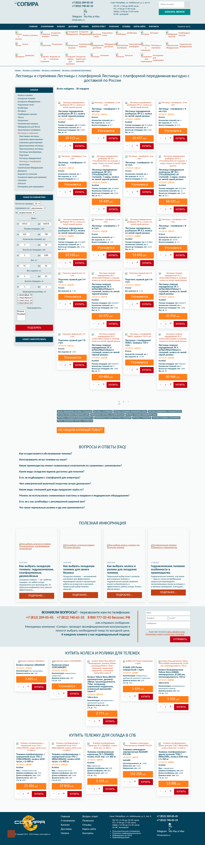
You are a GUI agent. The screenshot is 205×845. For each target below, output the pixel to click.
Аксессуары (24, 165)
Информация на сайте (122, 835)
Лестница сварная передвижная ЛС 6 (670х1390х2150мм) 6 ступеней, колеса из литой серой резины (172, 350)
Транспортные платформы (29, 130)
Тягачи (21, 117)
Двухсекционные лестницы (31, 146)
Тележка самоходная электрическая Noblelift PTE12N (135, 752)
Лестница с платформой (103, 411)
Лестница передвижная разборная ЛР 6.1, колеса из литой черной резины (71, 113)
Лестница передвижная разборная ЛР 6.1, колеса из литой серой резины (138, 113)
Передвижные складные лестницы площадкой (113, 418)
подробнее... (36, 595)
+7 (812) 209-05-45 (82, 2)
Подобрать (34, 327)
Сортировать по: (22, 208)
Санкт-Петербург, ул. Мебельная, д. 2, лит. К (130, 3)
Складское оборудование (29, 102)
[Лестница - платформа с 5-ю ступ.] (72, 157)
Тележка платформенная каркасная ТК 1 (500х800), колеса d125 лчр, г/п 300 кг (101, 754)
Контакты (154, 26)
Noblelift (126, 760)
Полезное (114, 26)
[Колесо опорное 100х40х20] (31, 661)
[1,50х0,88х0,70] (24, 295)
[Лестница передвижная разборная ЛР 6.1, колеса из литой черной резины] (72, 105)
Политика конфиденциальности (126, 833)
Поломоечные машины (28, 124)
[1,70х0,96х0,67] (24, 298)
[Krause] (21, 311)
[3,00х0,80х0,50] (24, 303)
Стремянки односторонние (31, 139)
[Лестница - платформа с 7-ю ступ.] (106, 220)
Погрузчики (23, 120)
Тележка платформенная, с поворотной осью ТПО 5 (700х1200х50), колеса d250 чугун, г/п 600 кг (30, 758)
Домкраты (22, 171)
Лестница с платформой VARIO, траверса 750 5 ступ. (138, 342)
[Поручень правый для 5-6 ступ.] (139, 274)
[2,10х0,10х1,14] (24, 300)
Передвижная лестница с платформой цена (107, 414)
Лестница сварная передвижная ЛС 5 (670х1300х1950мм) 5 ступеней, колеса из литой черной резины (105, 289)
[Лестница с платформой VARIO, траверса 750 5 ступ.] (139, 335)
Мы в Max (93, 16)
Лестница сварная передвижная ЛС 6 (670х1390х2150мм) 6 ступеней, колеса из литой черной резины (105, 350)
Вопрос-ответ (99, 26)
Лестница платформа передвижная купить (130, 411)
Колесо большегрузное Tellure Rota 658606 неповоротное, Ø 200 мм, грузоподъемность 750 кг (171, 673)
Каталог (61, 26)
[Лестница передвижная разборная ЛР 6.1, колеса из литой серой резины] (139, 105)
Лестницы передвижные (30, 158)
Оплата (85, 26)
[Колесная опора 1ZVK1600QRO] (67, 661)
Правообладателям (121, 837)
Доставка (73, 26)
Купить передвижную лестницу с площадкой (75, 411)
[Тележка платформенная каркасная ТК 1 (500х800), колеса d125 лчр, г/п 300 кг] (102, 745)
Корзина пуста (184, 26)
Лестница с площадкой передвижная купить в (75, 418)
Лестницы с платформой (30, 161)
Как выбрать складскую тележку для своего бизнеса (78, 569)
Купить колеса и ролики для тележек (102, 653)
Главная (33, 26)
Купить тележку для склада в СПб (102, 735)
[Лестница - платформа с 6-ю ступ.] (139, 157)
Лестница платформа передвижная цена (73, 414)
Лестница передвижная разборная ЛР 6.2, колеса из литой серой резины (138, 230)
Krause (95, 117)
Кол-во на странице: (24, 204)
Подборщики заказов (27, 114)
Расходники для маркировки (31, 187)
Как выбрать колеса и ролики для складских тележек (122, 569)
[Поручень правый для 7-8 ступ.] (72, 335)
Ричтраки (22, 111)
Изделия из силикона (27, 174)
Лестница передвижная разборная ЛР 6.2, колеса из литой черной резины (71, 230)
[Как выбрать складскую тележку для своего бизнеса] (80, 546)
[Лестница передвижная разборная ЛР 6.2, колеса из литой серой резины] (139, 222)
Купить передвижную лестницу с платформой (75, 421)
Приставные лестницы (29, 136)
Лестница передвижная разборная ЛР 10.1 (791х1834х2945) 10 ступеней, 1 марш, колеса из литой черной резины (105, 175)
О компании (47, 26)
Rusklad (61, 122)
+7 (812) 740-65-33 (82, 6)
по (16, 213)
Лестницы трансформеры (30, 152)
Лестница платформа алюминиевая (166, 418)
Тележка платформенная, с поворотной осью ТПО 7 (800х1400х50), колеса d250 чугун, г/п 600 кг (66, 758)
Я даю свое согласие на (165, 633)
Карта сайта (139, 26)
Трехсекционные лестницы (31, 149)
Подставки (24, 155)
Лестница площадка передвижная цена (141, 414)
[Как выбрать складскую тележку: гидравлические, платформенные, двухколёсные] (36, 546)
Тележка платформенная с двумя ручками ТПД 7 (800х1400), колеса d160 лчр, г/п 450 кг (173, 755)
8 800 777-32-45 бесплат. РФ (109, 618)
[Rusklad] (21, 314)
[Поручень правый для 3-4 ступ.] (72, 274)
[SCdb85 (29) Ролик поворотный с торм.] (138, 662)
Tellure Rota (92, 697)
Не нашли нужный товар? (81, 430)
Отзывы (126, 26)
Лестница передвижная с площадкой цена (165, 411)
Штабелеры (23, 108)
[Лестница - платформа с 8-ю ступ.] (173, 220)
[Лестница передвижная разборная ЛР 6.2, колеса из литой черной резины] (72, 222)
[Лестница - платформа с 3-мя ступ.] (106, 104)
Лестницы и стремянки (28, 133)
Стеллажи (22, 180)
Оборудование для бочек (29, 127)
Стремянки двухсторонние (30, 143)
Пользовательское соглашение (126, 831)
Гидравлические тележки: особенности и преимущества (168, 569)
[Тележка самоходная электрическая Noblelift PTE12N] (138, 744)
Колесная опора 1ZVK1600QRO (60, 666)
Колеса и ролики (25, 95)
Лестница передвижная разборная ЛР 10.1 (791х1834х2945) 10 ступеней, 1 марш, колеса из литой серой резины (172, 175)
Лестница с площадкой (141, 418)
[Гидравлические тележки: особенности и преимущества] (168, 546)
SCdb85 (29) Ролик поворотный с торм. (133, 668)
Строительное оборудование (30, 168)
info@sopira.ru (78, 20)
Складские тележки (26, 98)
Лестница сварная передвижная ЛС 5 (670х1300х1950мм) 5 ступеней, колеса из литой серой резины (173, 289)
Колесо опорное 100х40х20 (30, 665)
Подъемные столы (26, 105)
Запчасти (22, 183)
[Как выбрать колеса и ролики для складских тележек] (124, 546)
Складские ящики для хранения (32, 177)
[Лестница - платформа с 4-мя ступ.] (173, 104)
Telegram (77, 16)
